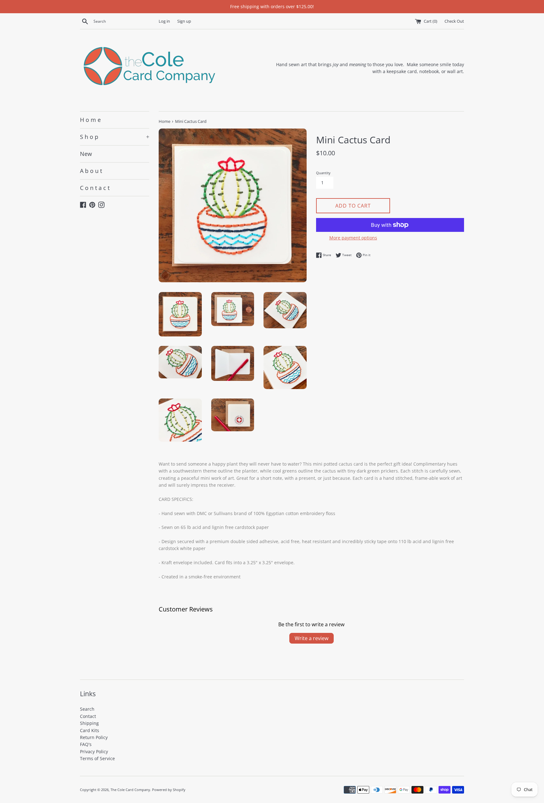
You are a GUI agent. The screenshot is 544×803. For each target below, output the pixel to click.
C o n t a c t (95, 188)
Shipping (89, 723)
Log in (164, 21)
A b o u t (91, 171)
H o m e (90, 119)
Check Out (454, 21)
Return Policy (94, 737)
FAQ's (86, 744)
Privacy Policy (94, 751)
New (86, 154)
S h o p (114, 137)
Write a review (311, 638)
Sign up (184, 21)
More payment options (353, 238)
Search (87, 709)
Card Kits (89, 730)
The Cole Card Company (130, 789)
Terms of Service (97, 758)
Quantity (323, 172)
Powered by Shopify (168, 789)
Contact (88, 716)
